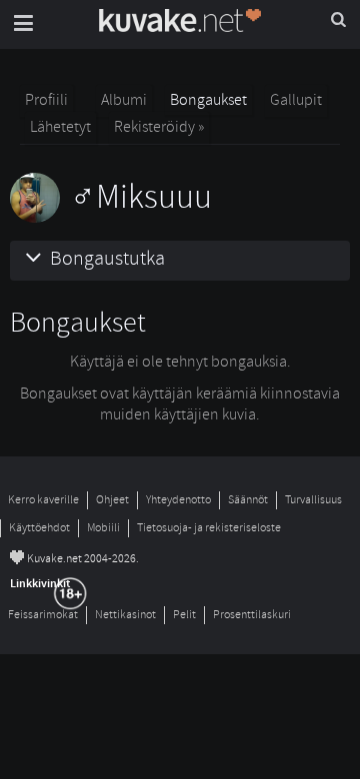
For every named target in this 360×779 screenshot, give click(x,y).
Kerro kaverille (43, 499)
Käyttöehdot (39, 527)
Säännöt (248, 499)
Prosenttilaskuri (252, 614)
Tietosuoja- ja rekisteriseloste (209, 527)
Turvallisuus (313, 499)
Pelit (184, 614)
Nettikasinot (125, 614)
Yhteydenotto (178, 499)
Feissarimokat (43, 614)
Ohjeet (112, 499)
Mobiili (103, 527)
